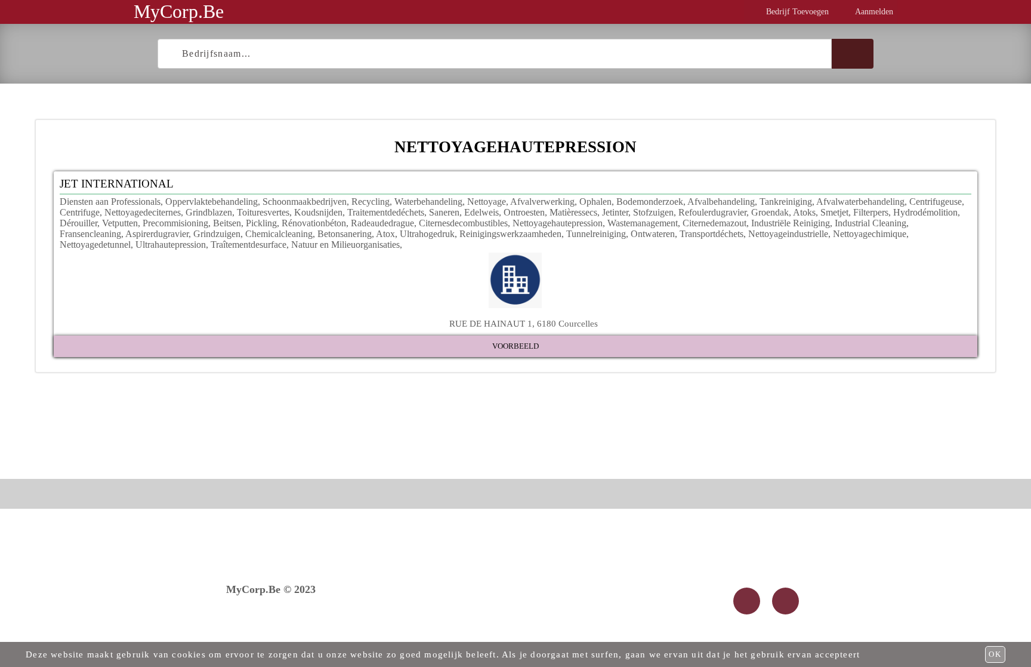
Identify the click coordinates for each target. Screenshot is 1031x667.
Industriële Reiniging (790, 223)
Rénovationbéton (314, 223)
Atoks (804, 212)
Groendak (770, 212)
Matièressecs (573, 212)
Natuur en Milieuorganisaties (345, 244)
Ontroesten (524, 212)
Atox (385, 234)
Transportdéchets (711, 234)
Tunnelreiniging (596, 234)
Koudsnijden (318, 212)
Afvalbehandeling (721, 201)
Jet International (117, 183)
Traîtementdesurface (248, 244)
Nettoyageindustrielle (788, 234)
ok (995, 654)
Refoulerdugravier (712, 212)
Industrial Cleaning (870, 223)
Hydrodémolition (925, 212)
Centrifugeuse (935, 201)
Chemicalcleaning (279, 234)
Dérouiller (78, 223)
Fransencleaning (90, 234)
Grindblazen (209, 212)
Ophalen (595, 201)
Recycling (370, 201)
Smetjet (834, 212)
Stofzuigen (653, 212)
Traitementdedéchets (385, 212)
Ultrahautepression (170, 244)
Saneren (444, 212)
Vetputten (120, 223)
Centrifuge (80, 212)
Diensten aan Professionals (110, 201)
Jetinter (615, 212)
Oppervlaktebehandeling (211, 201)
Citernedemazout (714, 223)
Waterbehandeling (428, 201)
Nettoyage (486, 201)
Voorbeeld (515, 346)
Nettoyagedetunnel (95, 244)
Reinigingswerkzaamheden (510, 234)
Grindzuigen (216, 234)
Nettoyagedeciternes (142, 212)
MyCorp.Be (179, 11)
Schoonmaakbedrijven (305, 201)
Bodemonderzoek (649, 201)
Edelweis (481, 212)
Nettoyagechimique (869, 234)
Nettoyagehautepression (558, 223)
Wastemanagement (642, 223)
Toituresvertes (263, 212)
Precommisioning (175, 223)
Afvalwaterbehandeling (860, 201)
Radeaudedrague (382, 223)
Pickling (261, 223)
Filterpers (870, 212)
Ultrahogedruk (427, 234)
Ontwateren (653, 234)
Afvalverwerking (542, 201)
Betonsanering (344, 234)
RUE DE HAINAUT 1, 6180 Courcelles (523, 323)
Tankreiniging (786, 201)
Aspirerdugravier (157, 234)
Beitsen (227, 223)
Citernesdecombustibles (463, 223)
